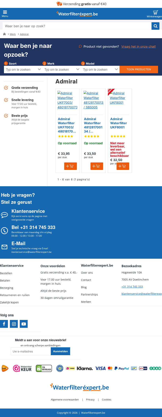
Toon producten (139, 69)
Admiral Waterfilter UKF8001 (118, 123)
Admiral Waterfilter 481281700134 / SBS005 (93, 125)
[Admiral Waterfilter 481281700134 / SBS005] (93, 100)
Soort (12, 63)
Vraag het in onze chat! (138, 46)
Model (90, 63)
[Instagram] (14, 324)
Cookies (106, 399)
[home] (4, 33)
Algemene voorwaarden (65, 399)
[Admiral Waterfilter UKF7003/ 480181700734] (67, 100)
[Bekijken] (155, 14)
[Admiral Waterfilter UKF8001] (120, 100)
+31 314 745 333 (132, 286)
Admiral (24, 34)
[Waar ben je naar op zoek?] (155, 26)
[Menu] (5, 14)
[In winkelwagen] (70, 166)
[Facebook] (4, 324)
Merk (13, 34)
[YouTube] (24, 324)
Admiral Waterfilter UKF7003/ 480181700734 (67, 125)
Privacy (90, 399)
